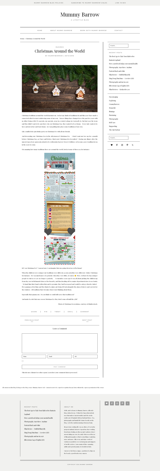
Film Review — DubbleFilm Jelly (119, 75)
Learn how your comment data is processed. (62, 372)
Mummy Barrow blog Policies (48, 3)
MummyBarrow (55, 56)
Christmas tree (41, 136)
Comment (84, 311)
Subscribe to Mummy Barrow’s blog (89, 3)
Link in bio (120, 3)
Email (71, 311)
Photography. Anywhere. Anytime (120, 67)
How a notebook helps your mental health (123, 64)
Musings (60, 47)
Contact (119, 30)
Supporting (113, 126)
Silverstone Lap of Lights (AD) (119, 86)
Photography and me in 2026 (118, 82)
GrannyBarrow (114, 104)
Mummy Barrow (80, 14)
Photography (113, 119)
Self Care (112, 123)
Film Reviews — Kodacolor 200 (119, 89)
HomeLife (112, 108)
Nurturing (112, 115)
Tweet (58, 311)
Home (39, 30)
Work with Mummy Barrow (93, 30)
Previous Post (32, 320)
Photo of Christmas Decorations (69, 304)
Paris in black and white (117, 71)
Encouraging (113, 97)
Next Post (87, 320)
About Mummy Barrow (61, 30)
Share (34, 311)
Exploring (112, 101)
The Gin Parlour (114, 130)
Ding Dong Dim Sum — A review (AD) (121, 78)
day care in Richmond (33, 281)
